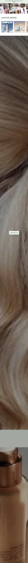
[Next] (25, 1)
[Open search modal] (22, 6)
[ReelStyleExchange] (12, 6)
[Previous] (2, 1)
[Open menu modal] (2, 6)
